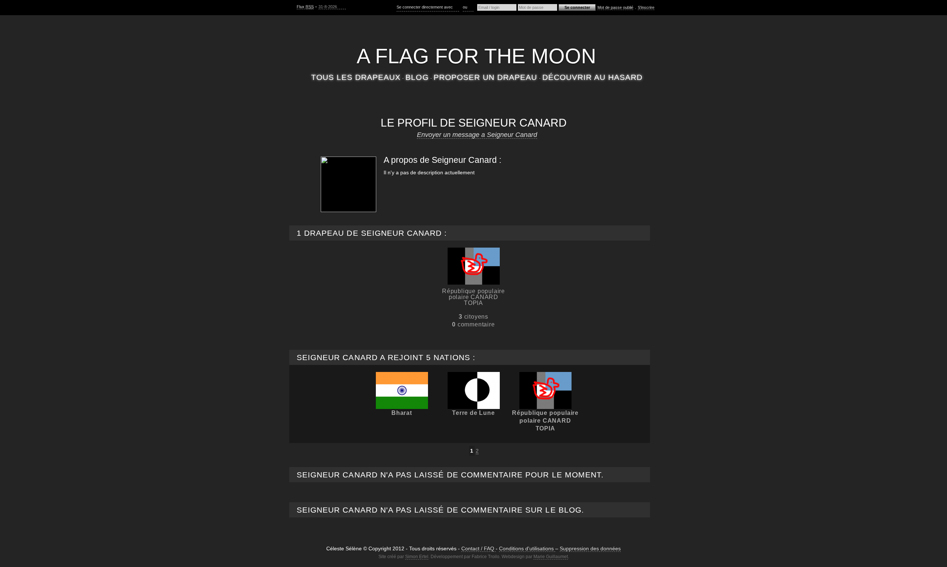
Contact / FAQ (478, 548)
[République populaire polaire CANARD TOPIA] (474, 266)
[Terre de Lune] (474, 390)
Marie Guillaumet (550, 556)
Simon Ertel (416, 556)
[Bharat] (402, 390)
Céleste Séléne (476, 32)
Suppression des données (590, 548)
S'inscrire (646, 7)
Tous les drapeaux (356, 77)
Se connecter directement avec (425, 7)
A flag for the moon (476, 56)
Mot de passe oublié (615, 7)
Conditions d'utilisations (527, 548)
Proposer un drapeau (485, 77)
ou (465, 7)
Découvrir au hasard (592, 77)
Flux (305, 6)
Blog (416, 77)
